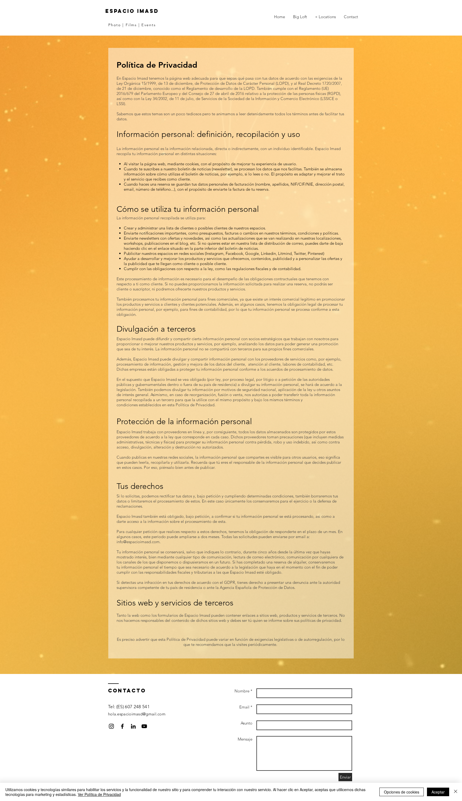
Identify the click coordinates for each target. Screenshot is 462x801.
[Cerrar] (455, 792)
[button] (325, 17)
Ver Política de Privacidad (99, 794)
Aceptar (438, 792)
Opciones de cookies (401, 792)
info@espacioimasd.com (138, 541)
